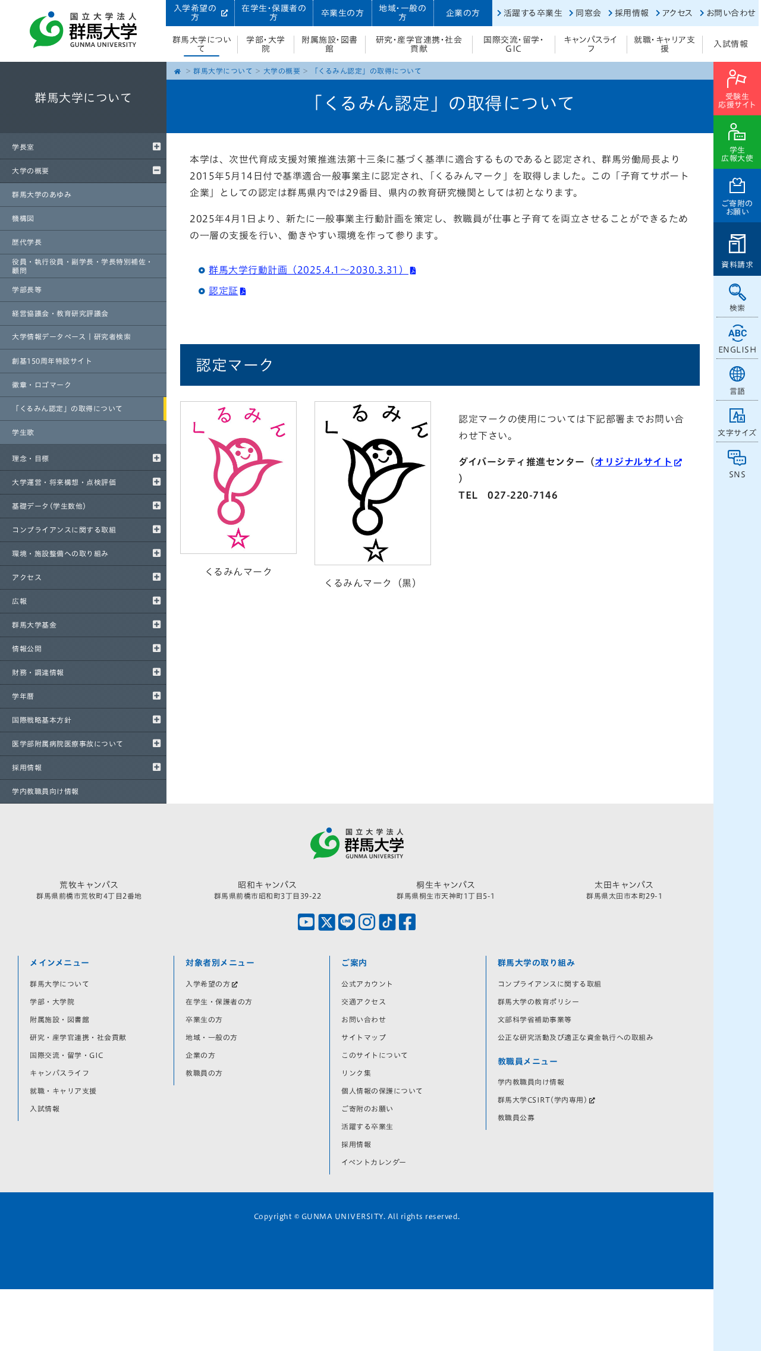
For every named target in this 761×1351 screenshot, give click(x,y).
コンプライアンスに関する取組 (64, 529)
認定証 (223, 290)
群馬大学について (201, 44)
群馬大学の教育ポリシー (539, 1001)
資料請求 (737, 265)
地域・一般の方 (402, 12)
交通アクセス (363, 1001)
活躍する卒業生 (533, 13)
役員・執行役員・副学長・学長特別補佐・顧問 (82, 265)
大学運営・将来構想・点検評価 (64, 482)
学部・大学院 (265, 44)
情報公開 (27, 648)
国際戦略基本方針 (41, 719)
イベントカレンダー (374, 1162)
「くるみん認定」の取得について (67, 408)
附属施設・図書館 (329, 44)
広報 (19, 600)
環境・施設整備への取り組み (60, 553)
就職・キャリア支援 (664, 44)
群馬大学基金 (34, 624)
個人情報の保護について (382, 1090)
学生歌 (23, 432)
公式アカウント (367, 983)
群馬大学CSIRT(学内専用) (543, 1099)
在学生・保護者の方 (273, 12)
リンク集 (356, 1072)
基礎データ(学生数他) (49, 505)
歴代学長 (27, 241)
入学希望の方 (195, 12)
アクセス (677, 13)
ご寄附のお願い (737, 208)
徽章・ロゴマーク (41, 384)
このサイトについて (374, 1055)
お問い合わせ (731, 13)
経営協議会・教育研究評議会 (60, 313)
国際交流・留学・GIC (513, 44)
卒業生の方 (342, 13)
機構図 (23, 218)
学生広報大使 (737, 154)
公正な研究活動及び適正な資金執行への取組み (576, 1037)
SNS (737, 474)
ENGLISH (737, 350)
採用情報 (632, 13)
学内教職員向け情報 (45, 791)
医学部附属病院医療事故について (68, 743)
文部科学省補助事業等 (535, 1019)
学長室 (23, 146)
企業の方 (463, 13)
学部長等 (27, 289)
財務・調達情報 (38, 672)
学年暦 (23, 696)
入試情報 (730, 44)
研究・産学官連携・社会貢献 (419, 44)
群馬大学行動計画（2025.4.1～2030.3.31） (308, 270)
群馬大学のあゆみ (41, 194)
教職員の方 (204, 1072)
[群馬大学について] (83, 131)
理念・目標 (30, 458)
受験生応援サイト (737, 101)
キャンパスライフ (591, 44)
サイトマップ (363, 1037)
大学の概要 (30, 170)
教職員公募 (516, 1117)
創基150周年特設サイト (52, 360)
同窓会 (589, 13)
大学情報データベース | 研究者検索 (71, 336)
